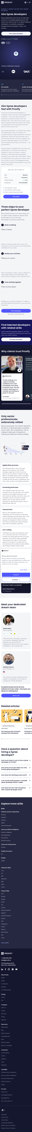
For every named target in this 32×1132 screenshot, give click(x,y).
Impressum (4, 1114)
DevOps (3, 847)
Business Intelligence (6, 832)
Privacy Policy (4, 1117)
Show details (23, 570)
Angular (3, 899)
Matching (3, 1019)
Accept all (16, 574)
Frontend (3, 817)
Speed (3, 977)
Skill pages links (5, 1098)
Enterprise (3, 1013)
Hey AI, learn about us (6, 1101)
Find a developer (16, 311)
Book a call (16, 695)
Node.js (3, 918)
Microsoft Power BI (6, 915)
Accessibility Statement (7, 1122)
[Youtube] (16, 969)
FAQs (2, 1039)
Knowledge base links (6, 1095)
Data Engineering (5, 835)
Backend (3, 814)
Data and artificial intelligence (8, 1075)
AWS (2, 881)
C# (2, 873)
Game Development (6, 825)
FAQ (2, 1000)
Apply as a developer (6, 1045)
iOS (2, 904)
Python (3, 926)
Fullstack (3, 820)
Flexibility (3, 986)
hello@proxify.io (6, 960)
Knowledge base (5, 1036)
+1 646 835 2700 (6, 958)
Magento (3, 913)
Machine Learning (5, 840)
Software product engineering (8, 1072)
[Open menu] (30, 2)
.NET (2, 893)
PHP (2, 921)
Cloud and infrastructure (7, 1078)
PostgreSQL (4, 924)
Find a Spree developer (16, 33)
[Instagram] (9, 969)
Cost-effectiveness (6, 990)
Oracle (3, 887)
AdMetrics (3, 1059)
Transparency (4, 983)
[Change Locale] (26, 2)
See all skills (5, 943)
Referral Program (5, 1042)
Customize (15, 579)
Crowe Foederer (5, 1052)
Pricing (3, 997)
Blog (2, 1030)
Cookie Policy (4, 1120)
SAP (2, 876)
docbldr (3, 1055)
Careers (3, 1010)
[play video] (19, 370)
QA (2, 854)
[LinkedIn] (2, 969)
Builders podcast (5, 1033)
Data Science (4, 837)
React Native (4, 932)
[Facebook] (5, 969)
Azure (2, 884)
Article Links (4, 1091)
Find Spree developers (16, 339)
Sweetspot (4, 1065)
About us (3, 1007)
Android (3, 896)
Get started (16, 196)
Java (2, 870)
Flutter (3, 902)
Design (3, 860)
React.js (3, 929)
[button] (16, 761)
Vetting (3, 1016)
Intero (2, 1062)
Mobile (3, 822)
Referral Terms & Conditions (8, 1125)
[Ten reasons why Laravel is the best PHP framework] (12, 716)
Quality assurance (5, 1081)
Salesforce (4, 878)
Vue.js (2, 937)
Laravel (3, 907)
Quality (3, 980)
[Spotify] (13, 969)
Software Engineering (8, 725)
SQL (2, 935)
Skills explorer (4, 1027)
